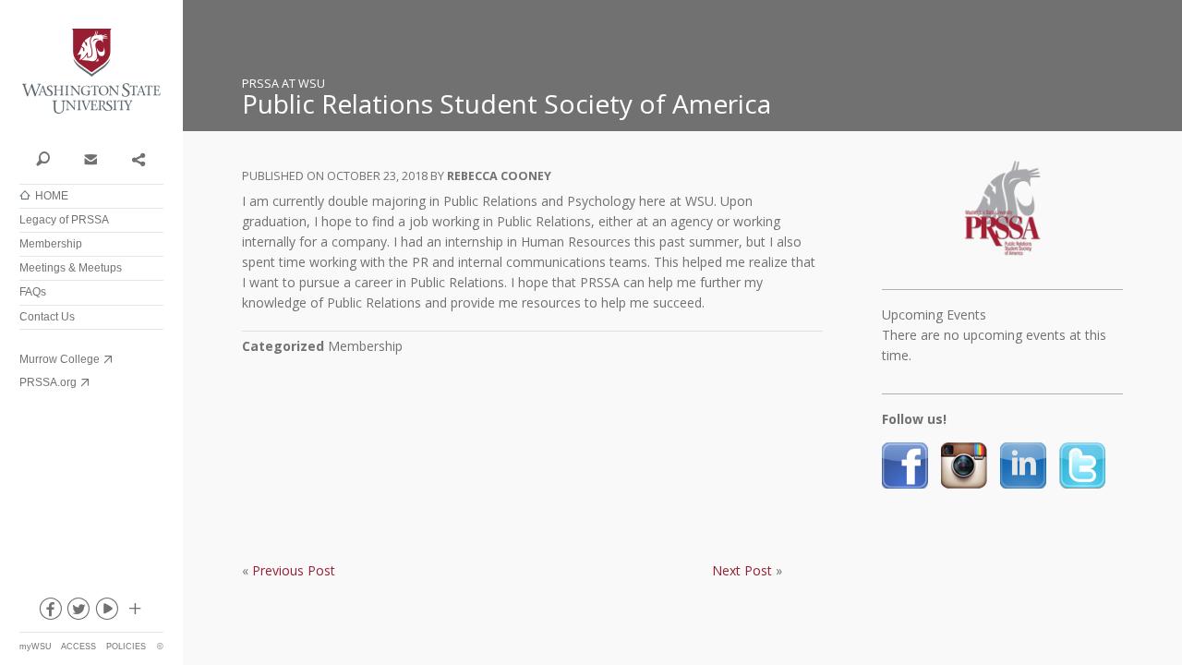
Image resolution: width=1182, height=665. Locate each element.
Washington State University (91, 71)
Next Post (742, 570)
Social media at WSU (134, 612)
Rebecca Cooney (499, 176)
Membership (50, 243)
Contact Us (47, 316)
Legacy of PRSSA (64, 219)
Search (42, 158)
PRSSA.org (48, 382)
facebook (49, 612)
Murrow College (59, 359)
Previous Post (293, 570)
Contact (90, 158)
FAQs (32, 291)
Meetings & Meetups (70, 267)
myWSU (35, 646)
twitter (77, 612)
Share (138, 158)
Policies (126, 646)
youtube (106, 612)
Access (78, 646)
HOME (51, 195)
